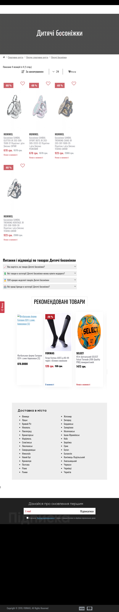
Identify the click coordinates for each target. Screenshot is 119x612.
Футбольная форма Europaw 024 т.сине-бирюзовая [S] (29, 357)
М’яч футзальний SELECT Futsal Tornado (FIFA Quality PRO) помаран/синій (88, 359)
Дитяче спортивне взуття (37, 57)
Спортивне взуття (15, 57)
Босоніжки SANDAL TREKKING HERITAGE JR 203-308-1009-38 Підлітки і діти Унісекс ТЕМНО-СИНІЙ (14, 225)
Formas (49, 353)
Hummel (8, 134)
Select (80, 353)
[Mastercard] (89, 608)
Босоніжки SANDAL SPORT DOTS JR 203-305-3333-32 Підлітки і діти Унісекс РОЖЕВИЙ (39, 143)
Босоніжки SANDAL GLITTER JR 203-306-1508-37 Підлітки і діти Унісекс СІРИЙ (14, 141)
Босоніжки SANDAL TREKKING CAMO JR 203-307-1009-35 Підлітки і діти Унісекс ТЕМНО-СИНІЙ (65, 143)
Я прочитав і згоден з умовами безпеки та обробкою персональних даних (61, 518)
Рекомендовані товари (59, 301)
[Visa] (82, 608)
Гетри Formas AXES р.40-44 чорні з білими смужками (57, 359)
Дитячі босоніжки (59, 57)
